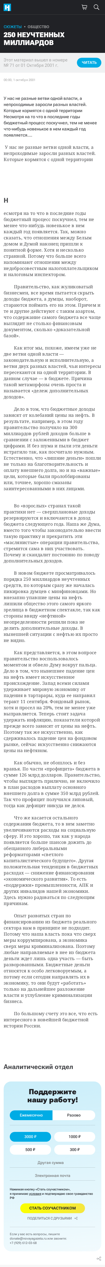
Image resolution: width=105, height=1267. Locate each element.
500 (28, 1149)
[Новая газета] (8, 7)
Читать (89, 62)
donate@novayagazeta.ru (28, 1238)
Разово (74, 1115)
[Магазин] (84, 7)
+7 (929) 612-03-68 (23, 1243)
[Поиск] (96, 7)
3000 (28, 1136)
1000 (73, 1136)
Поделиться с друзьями (49, 1218)
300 (73, 1149)
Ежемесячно (31, 1115)
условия (35, 1194)
